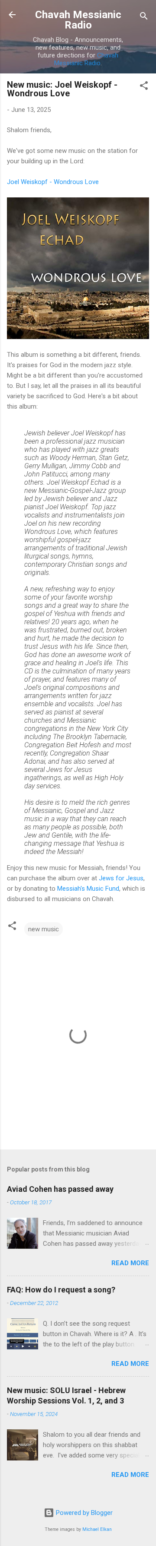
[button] (144, 87)
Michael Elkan (97, 1529)
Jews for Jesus (121, 878)
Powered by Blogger (83, 1513)
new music (43, 929)
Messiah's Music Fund (88, 888)
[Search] (144, 17)
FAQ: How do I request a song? (61, 1289)
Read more (130, 1263)
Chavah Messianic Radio (78, 20)
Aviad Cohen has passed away (60, 1189)
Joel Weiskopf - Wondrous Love (53, 182)
